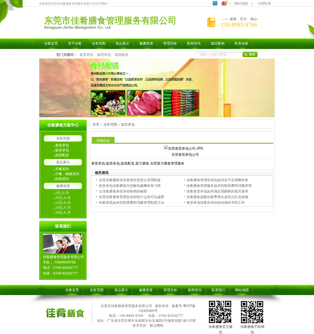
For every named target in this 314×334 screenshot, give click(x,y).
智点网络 (156, 325)
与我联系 (264, 3)
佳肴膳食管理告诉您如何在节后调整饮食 (217, 179)
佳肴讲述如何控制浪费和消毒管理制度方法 (131, 202)
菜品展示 (63, 162)
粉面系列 (62, 179)
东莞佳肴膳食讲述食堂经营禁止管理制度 (130, 179)
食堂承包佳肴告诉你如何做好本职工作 (215, 202)
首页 (95, 124)
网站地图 (241, 3)
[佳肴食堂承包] (157, 88)
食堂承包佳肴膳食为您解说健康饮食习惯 (130, 185)
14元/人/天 (63, 207)
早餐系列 (62, 169)
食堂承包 (86, 54)
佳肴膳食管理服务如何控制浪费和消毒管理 (219, 185)
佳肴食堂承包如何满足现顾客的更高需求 (217, 191)
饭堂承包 (104, 54)
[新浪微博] (224, 4)
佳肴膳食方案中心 (63, 125)
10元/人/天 (63, 198)
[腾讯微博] (215, 4)
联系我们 (63, 226)
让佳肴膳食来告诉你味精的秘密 (123, 191)
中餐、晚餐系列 (67, 174)
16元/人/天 (63, 212)
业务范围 (63, 138)
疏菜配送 (122, 54)
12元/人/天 (63, 202)
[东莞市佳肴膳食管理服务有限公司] (65, 319)
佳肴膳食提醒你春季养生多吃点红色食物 (217, 196)
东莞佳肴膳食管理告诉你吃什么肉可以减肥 (131, 196)
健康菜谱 (63, 186)
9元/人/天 (62, 193)
